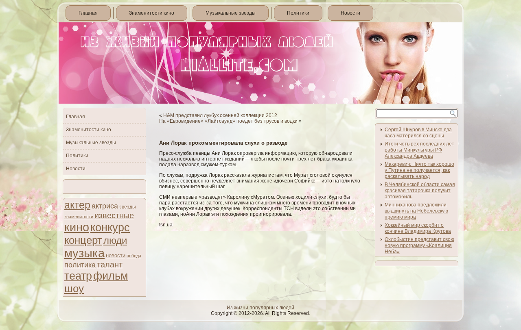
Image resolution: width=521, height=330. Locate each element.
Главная (88, 13)
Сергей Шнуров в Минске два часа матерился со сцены (418, 133)
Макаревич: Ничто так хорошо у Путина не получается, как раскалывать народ (419, 170)
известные (114, 215)
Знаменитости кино (151, 13)
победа (134, 255)
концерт (83, 240)
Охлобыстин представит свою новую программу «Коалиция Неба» (419, 245)
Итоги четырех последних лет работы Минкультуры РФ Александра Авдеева (419, 150)
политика (80, 265)
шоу (74, 288)
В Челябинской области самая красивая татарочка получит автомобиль (420, 191)
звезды (127, 207)
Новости (350, 13)
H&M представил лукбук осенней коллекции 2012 (220, 115)
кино (76, 227)
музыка (84, 253)
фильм (110, 276)
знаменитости (78, 216)
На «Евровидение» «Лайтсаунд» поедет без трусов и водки (228, 121)
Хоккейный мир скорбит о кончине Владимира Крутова (418, 228)
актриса (105, 206)
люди (115, 240)
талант (110, 264)
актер (77, 205)
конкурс (110, 227)
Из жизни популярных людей (260, 307)
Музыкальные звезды (231, 13)
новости (115, 255)
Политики (298, 13)
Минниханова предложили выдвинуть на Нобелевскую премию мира (416, 211)
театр (78, 275)
